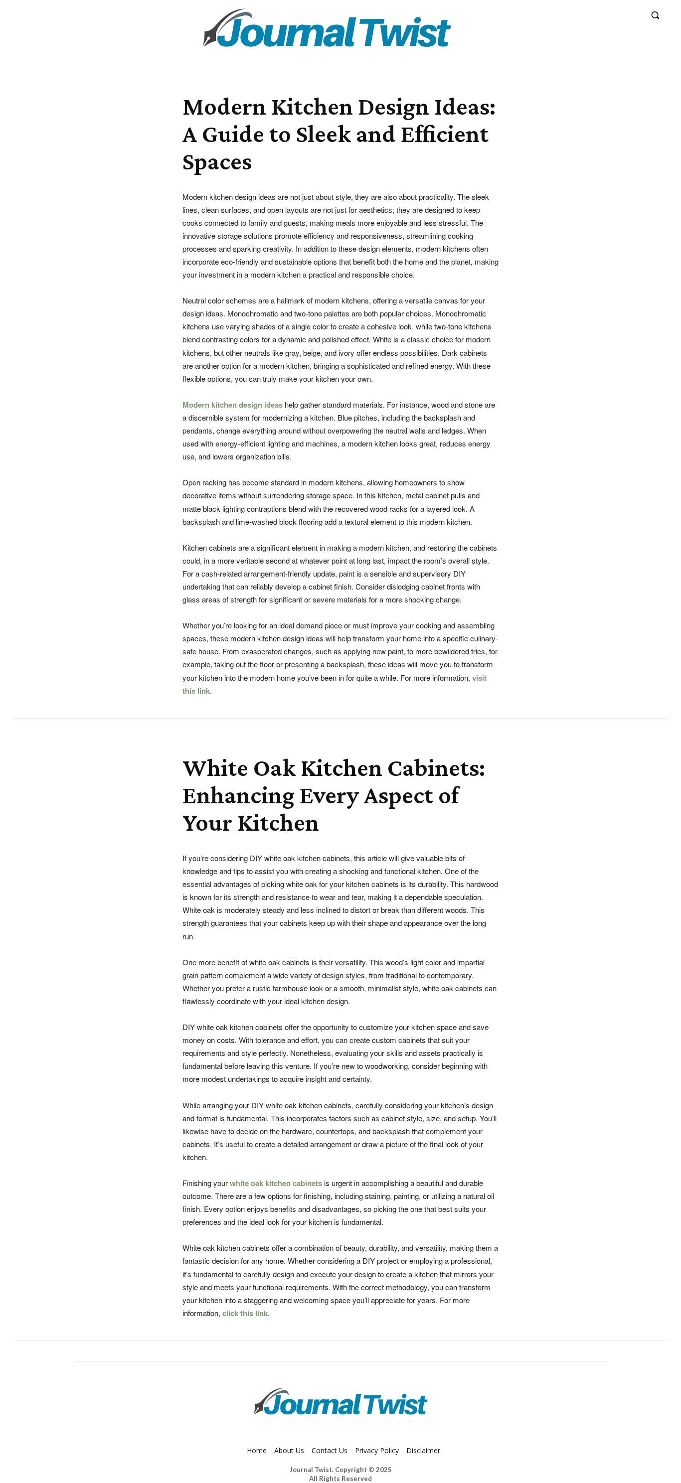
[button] (655, 15)
